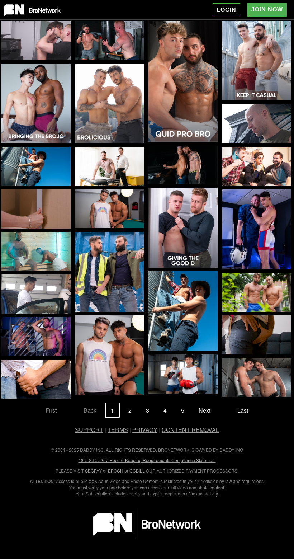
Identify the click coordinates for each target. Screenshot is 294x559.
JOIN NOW (267, 9)
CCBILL (137, 471)
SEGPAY (93, 471)
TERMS (118, 430)
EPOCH (115, 471)
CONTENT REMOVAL (190, 430)
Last (242, 410)
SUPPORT (89, 430)
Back (90, 410)
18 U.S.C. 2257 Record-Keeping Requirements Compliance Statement (147, 460)
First (51, 410)
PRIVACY (144, 430)
